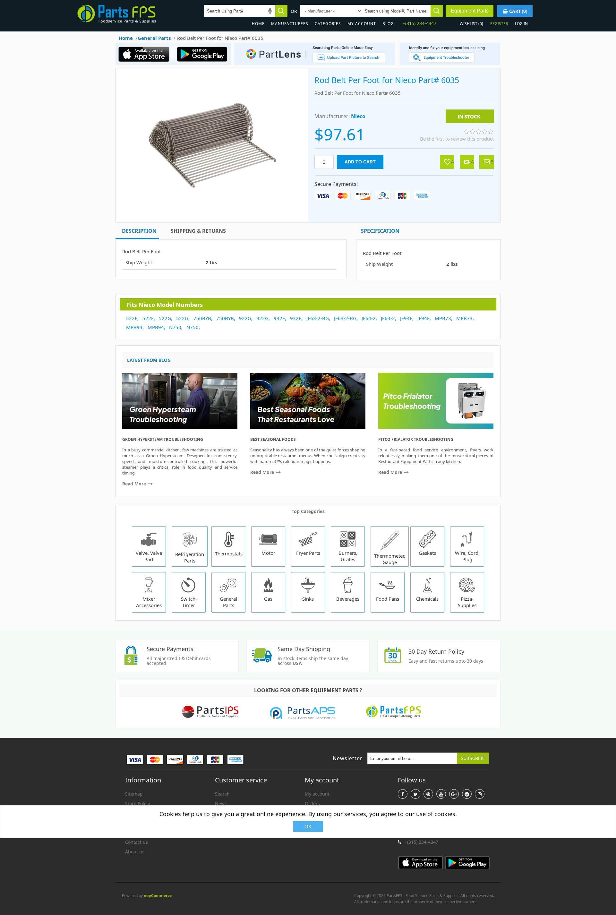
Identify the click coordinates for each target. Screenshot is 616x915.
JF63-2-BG (317, 318)
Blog (388, 23)
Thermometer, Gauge (389, 559)
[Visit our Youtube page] (441, 793)
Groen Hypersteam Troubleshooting (162, 439)
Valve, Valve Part (149, 556)
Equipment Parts (470, 10)
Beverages (347, 599)
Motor (268, 553)
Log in (521, 23)
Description (139, 230)
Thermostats (229, 553)
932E (279, 318)
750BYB (202, 318)
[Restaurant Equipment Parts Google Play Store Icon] (203, 63)
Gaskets (427, 553)
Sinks (308, 599)
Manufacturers (289, 23)
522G (165, 318)
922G (245, 318)
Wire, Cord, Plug (467, 556)
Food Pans (387, 599)
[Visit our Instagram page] (479, 793)
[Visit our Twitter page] (415, 793)
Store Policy (137, 803)
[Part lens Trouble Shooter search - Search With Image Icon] (450, 63)
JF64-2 (369, 318)
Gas (268, 599)
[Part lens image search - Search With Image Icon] (313, 63)
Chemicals (427, 599)
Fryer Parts (308, 553)
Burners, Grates (347, 556)
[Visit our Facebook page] (402, 793)
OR (294, 11)
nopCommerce (158, 895)
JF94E (406, 318)
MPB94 (134, 327)
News (221, 803)
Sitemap (134, 794)
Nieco (358, 116)
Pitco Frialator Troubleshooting (415, 439)
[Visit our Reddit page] (466, 793)
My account (361, 23)
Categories (328, 23)
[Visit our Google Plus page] (453, 793)
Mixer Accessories (149, 602)
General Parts (228, 602)
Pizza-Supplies (467, 602)
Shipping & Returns (198, 230)
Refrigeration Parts (189, 557)
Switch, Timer (189, 602)
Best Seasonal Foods (273, 439)
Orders (312, 803)
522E (131, 318)
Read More (134, 484)
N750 (175, 327)
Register (499, 23)
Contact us (136, 842)
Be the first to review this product (457, 138)
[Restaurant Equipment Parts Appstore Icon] (146, 63)
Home (258, 23)
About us (134, 852)
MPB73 (443, 318)
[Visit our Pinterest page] (428, 793)
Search (222, 794)
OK (308, 826)
